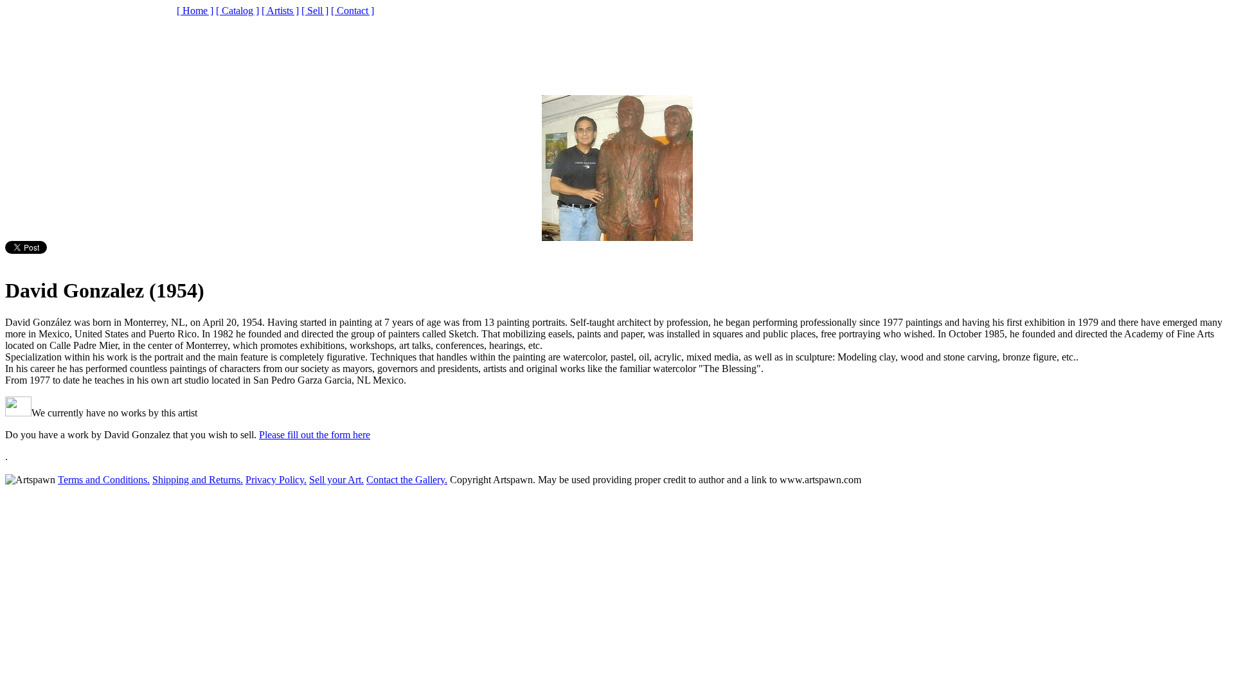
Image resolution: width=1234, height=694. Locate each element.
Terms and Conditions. (104, 479)
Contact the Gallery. (406, 479)
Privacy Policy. (276, 479)
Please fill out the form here (314, 434)
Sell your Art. (336, 479)
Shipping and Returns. (197, 479)
